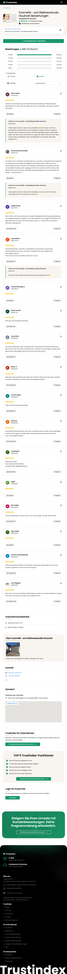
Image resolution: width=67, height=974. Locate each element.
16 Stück (12, 76)
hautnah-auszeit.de (14, 673)
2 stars (10, 65)
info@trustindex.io (22, 900)
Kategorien (9, 961)
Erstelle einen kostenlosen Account (21, 744)
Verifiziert (12, 83)
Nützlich (10, 114)
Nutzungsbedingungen (13, 934)
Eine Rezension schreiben (35, 41)
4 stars (10, 58)
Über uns (8, 910)
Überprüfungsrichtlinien (13, 941)
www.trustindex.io (9, 900)
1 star (10, 68)
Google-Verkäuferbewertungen (16, 944)
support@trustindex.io (16, 860)
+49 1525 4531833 (14, 676)
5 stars (10, 55)
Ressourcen (9, 914)
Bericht (58, 114)
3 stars (10, 61)
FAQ (6, 947)
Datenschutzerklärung (13, 937)
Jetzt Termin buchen (16, 866)
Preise (7, 907)
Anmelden (12, 798)
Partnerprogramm (11, 920)
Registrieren (9, 931)
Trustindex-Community (15, 893)
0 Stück (41, 76)
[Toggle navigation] (61, 2)
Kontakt (8, 917)
